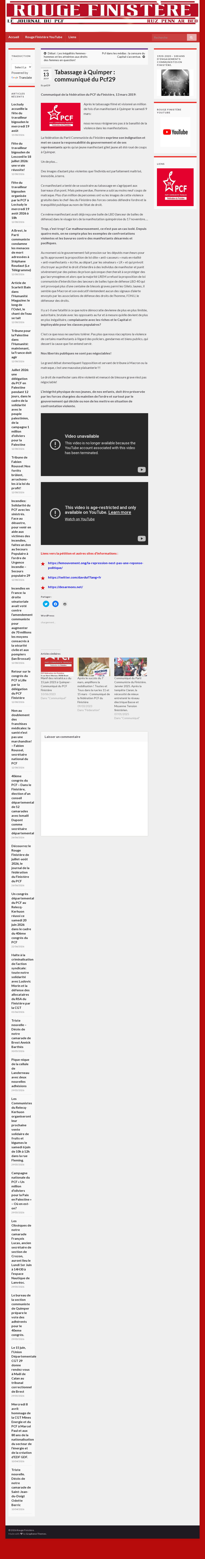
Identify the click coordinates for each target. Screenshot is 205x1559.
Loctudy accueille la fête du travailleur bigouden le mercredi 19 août (20, 117)
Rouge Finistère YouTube (43, 37)
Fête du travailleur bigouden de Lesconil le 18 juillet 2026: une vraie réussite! (21, 156)
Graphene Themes (36, 1533)
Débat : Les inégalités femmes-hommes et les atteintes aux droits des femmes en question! (65, 57)
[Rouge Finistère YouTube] (175, 132)
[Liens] (175, 187)
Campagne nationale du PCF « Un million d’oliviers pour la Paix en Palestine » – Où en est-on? (21, 1190)
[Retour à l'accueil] (102, 16)
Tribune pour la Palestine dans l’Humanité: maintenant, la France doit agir (21, 344)
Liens (72, 37)
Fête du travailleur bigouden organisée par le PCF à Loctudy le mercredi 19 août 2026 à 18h (20, 200)
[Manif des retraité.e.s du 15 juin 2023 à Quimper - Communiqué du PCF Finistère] (57, 667)
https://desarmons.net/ (65, 587)
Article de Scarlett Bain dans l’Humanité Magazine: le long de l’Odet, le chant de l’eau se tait (21, 300)
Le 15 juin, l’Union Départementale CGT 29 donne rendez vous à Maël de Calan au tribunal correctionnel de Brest (23, 1369)
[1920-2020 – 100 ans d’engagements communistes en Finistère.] (175, 82)
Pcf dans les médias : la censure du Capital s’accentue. (123, 55)
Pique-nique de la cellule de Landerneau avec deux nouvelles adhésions (20, 1073)
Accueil (13, 37)
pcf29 (47, 85)
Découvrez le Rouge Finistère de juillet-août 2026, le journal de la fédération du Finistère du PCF (21, 863)
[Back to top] (196, 1550)
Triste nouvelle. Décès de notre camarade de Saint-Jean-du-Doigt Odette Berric (21, 1487)
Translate (25, 77)
